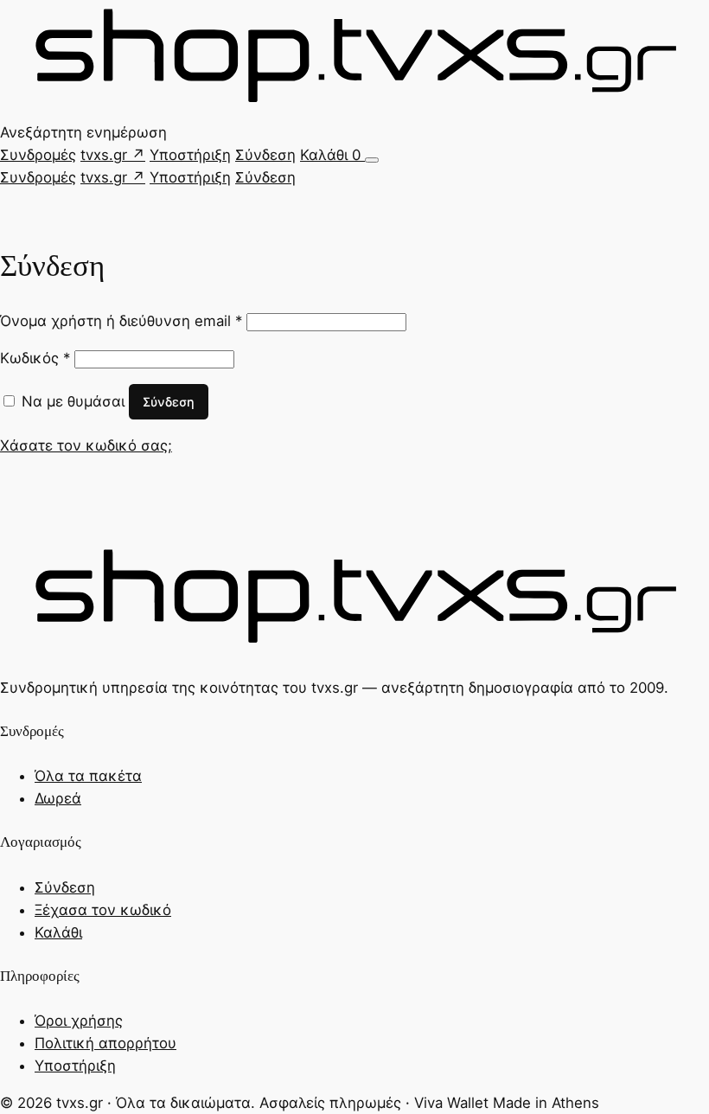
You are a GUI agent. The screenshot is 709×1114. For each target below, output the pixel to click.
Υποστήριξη (190, 154)
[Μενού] (372, 160)
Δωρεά (58, 798)
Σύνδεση (265, 154)
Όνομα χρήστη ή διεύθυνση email (121, 321)
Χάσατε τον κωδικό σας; (86, 445)
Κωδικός (35, 358)
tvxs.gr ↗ (112, 154)
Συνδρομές (38, 154)
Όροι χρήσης (79, 1020)
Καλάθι (330, 154)
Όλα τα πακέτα (88, 775)
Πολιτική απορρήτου (105, 1043)
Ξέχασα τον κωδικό (103, 910)
